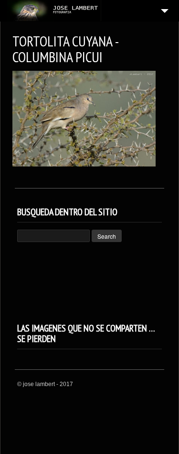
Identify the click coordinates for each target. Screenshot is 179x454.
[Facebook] (144, 384)
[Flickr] (156, 384)
